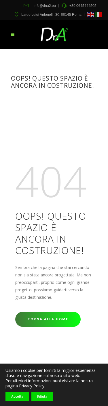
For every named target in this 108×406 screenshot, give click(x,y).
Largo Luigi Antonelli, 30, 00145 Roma (51, 15)
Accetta (17, 396)
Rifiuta (42, 396)
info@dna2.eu (45, 6)
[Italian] (98, 15)
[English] (91, 15)
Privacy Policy (31, 386)
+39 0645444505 (82, 6)
